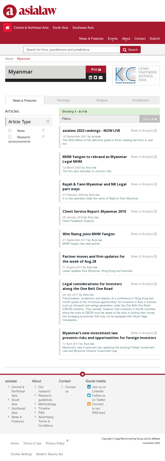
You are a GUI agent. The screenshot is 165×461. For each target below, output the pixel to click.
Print (94, 69)
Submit (155, 38)
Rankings (63, 100)
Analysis (102, 100)
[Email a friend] (101, 77)
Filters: (66, 118)
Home (9, 58)
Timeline (44, 408)
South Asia (16, 402)
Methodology (47, 404)
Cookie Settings (21, 454)
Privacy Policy (55, 443)
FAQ (41, 412)
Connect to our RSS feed (98, 408)
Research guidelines (45, 397)
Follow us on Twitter (98, 397)
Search (132, 49)
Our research (44, 389)
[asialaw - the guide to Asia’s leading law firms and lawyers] (30, 11)
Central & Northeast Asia (18, 391)
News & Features (91, 38)
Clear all (148, 119)
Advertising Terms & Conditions (45, 421)
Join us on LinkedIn (99, 389)
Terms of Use (32, 443)
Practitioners (140, 100)
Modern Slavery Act (49, 454)
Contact (139, 38)
